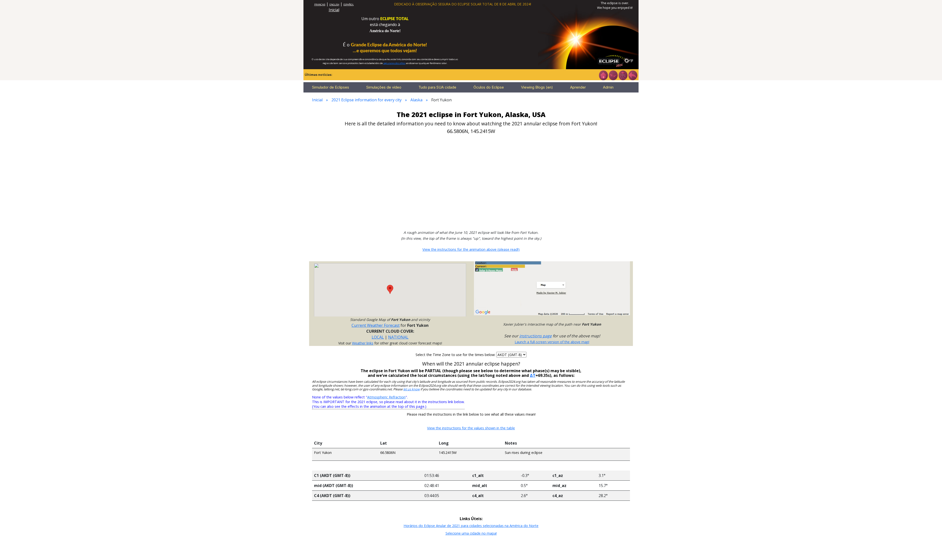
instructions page (535, 336)
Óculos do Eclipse (488, 87)
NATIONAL (398, 337)
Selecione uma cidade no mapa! (471, 533)
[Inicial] (603, 75)
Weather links (362, 343)
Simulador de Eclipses (330, 87)
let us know (411, 389)
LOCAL (378, 337)
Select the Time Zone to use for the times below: (456, 354)
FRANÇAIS (319, 4)
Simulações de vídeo (383, 87)
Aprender (578, 87)
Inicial (334, 10)
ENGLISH (334, 4)
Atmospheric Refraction (386, 397)
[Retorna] (632, 75)
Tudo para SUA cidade (437, 87)
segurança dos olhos (394, 63)
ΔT (533, 375)
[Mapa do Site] (623, 75)
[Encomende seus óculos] (613, 75)
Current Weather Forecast (376, 325)
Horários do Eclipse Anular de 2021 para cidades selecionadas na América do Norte (471, 525)
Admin (608, 87)
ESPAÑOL (348, 4)
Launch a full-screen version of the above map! (552, 342)
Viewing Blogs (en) (537, 87)
